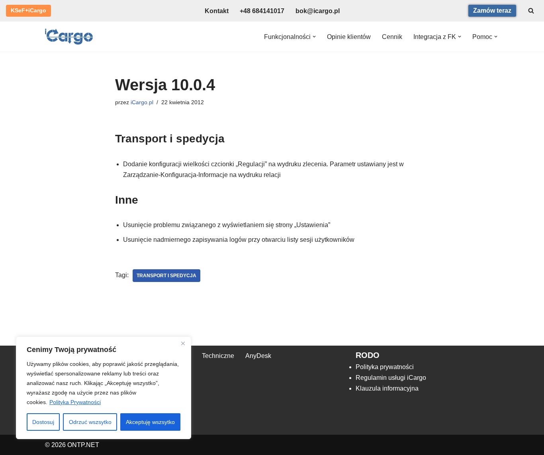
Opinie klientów (349, 36)
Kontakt (217, 11)
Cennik (392, 36)
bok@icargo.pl (317, 11)
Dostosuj (43, 422)
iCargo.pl (142, 102)
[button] (314, 36)
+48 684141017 (262, 11)
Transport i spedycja (166, 275)
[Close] (183, 343)
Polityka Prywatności (75, 402)
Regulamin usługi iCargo (391, 377)
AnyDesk (258, 355)
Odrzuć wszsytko (90, 422)
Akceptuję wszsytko (150, 422)
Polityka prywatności (385, 367)
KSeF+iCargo (28, 10)
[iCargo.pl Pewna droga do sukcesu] (69, 37)
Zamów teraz (492, 10)
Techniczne (218, 355)
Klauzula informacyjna (387, 388)
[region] (103, 387)
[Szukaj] (531, 11)
